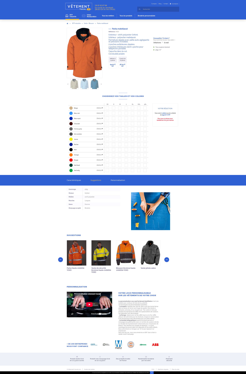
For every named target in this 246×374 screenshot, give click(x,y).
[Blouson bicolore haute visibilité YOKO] (126, 253)
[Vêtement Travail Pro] (79, 6)
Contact (165, 3)
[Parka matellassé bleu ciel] (85, 84)
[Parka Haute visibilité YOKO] (77, 253)
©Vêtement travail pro (74, 369)
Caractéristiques (74, 180)
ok (151, 372)
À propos (154, 3)
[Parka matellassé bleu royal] (95, 84)
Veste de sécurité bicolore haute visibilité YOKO (101, 270)
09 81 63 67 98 (101, 5)
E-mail (166, 42)
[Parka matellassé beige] (74, 84)
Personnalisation (118, 180)
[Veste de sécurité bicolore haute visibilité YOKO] (101, 253)
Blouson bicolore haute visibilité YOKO (125, 269)
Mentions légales (163, 369)
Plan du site (175, 369)
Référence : (112, 31)
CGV (153, 369)
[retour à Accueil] (67, 23)
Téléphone (157, 42)
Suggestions (96, 180)
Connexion (174, 4)
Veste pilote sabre (148, 268)
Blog (160, 3)
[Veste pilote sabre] (150, 253)
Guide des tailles (89, 369)
